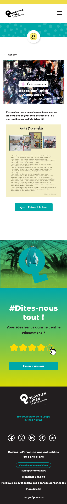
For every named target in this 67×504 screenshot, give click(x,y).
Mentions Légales (33, 476)
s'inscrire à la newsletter (33, 465)
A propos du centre (33, 470)
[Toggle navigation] (59, 13)
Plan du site (33, 489)
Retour (12, 54)
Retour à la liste (37, 207)
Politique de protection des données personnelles (33, 483)
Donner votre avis (33, 366)
